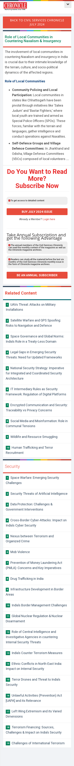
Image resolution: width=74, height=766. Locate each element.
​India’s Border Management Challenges (37, 605)
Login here (49, 219)
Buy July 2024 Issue (37, 211)
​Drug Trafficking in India (25, 579)
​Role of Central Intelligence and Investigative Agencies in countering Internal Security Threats (32, 637)
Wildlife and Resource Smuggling (32, 437)
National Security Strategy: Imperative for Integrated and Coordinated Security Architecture (35, 373)
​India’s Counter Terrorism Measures (35, 653)
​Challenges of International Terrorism (36, 743)
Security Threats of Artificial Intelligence (37, 493)
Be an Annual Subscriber (37, 275)
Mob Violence (18, 552)
